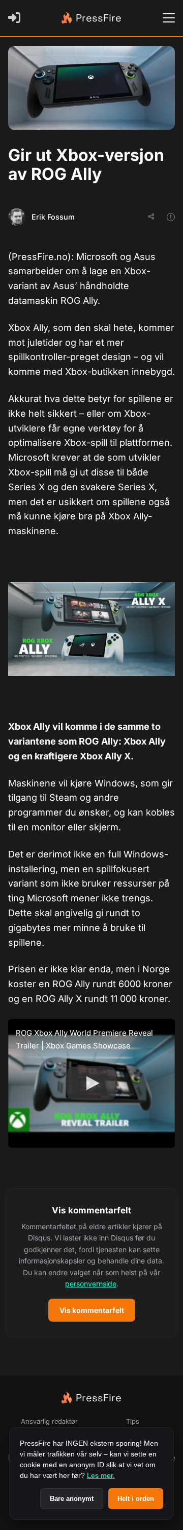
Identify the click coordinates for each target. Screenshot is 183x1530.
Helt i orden (135, 1498)
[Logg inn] (16, 18)
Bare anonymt (72, 1498)
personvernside (90, 1283)
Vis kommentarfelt (91, 1310)
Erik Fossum (53, 216)
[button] (91, 1263)
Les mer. (101, 1475)
